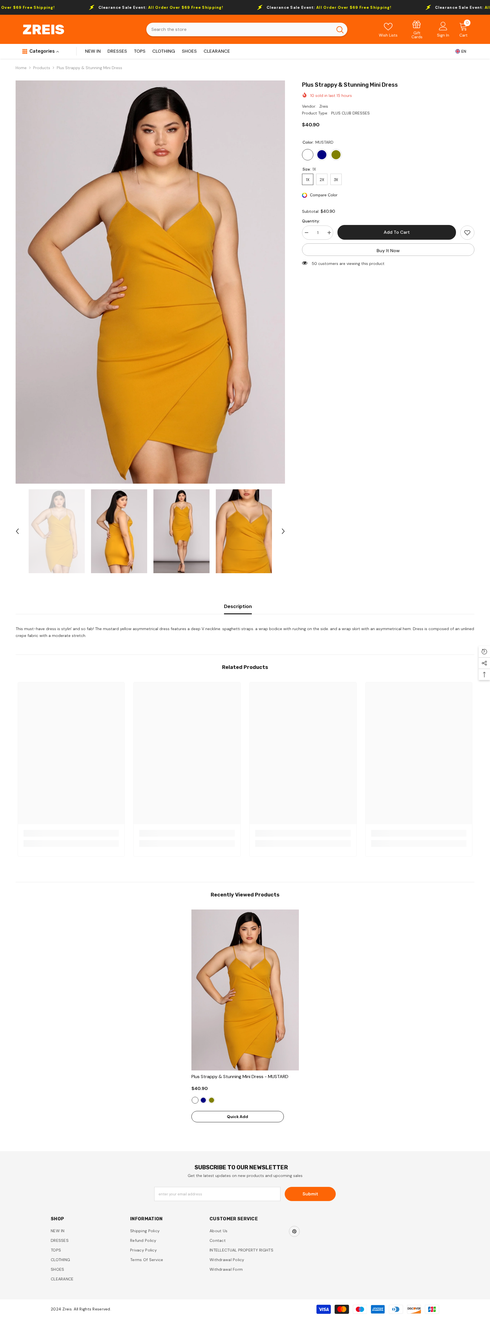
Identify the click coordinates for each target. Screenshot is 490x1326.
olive (211, 1100)
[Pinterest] (294, 1231)
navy (203, 1100)
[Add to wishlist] (467, 233)
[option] (150, 282)
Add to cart (397, 232)
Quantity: (311, 221)
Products (41, 67)
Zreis (323, 106)
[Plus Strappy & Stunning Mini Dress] (245, 990)
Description (238, 606)
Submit (310, 1194)
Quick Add (237, 1116)
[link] (417, 29)
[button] (17, 531)
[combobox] (239, 29)
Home (21, 67)
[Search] (246, 29)
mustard (195, 1100)
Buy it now (388, 251)
